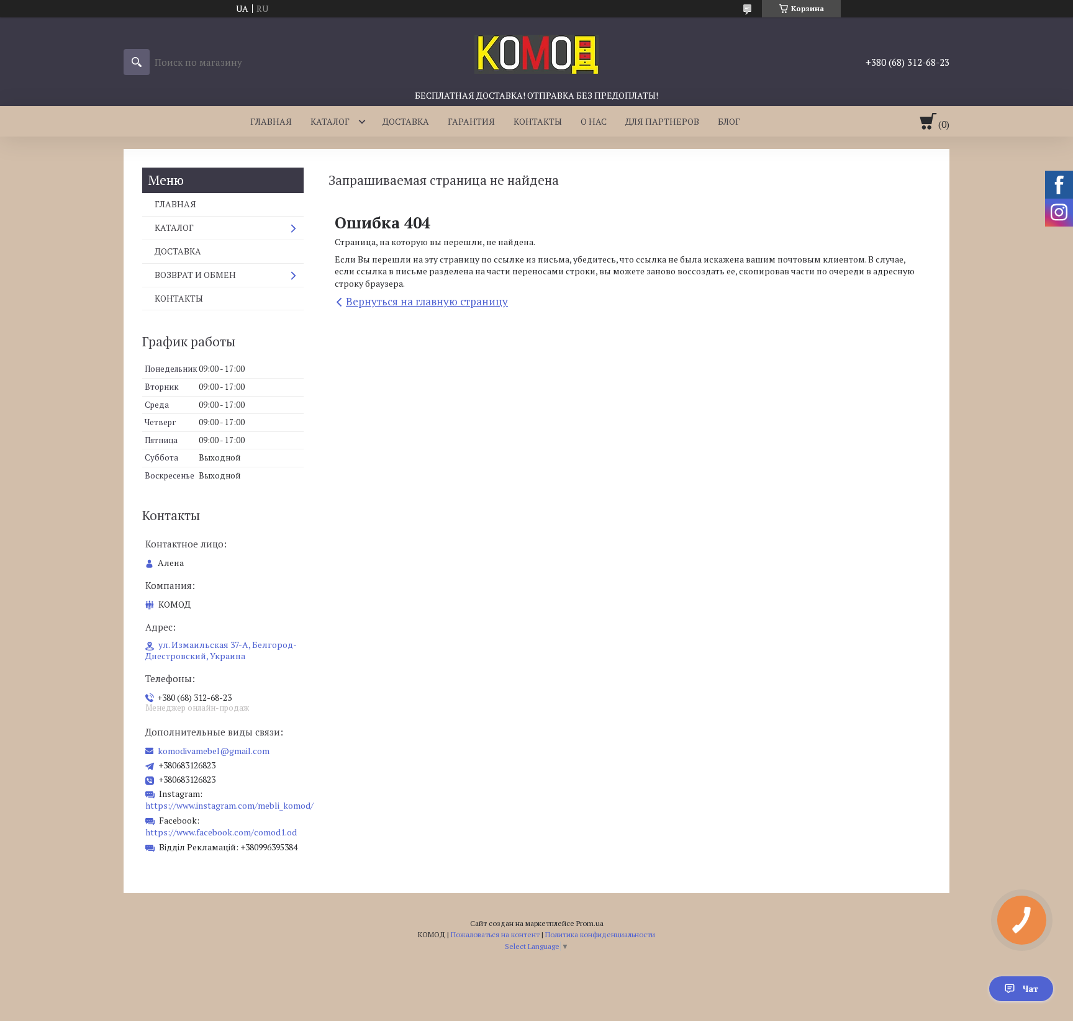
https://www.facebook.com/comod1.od (221, 832)
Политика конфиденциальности (600, 934)
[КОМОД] (536, 53)
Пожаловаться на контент (495, 934)
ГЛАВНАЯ (271, 121)
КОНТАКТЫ (538, 121)
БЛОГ (729, 121)
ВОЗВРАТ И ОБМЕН (195, 275)
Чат (1030, 988)
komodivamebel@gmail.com (213, 751)
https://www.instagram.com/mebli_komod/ (229, 805)
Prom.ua (590, 923)
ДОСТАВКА (406, 121)
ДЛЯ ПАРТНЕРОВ (662, 121)
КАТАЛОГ (330, 121)
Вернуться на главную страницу (427, 301)
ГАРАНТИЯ (471, 121)
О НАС (594, 121)
